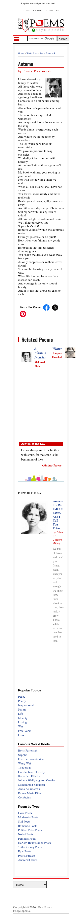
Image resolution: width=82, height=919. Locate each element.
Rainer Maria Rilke (30, 793)
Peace (21, 696)
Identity (23, 718)
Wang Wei (24, 763)
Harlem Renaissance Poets (34, 843)
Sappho (22, 755)
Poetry (22, 701)
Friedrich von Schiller (31, 759)
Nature (22, 709)
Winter (57, 348)
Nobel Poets (25, 834)
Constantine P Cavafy (31, 772)
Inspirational (26, 705)
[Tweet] (55, 307)
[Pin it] (23, 313)
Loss (21, 735)
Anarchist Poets (27, 860)
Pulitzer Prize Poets (30, 830)
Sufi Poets (24, 821)
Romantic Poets (27, 826)
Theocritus (24, 767)
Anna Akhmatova (29, 789)
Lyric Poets (25, 813)
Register (38, 10)
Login (26, 10)
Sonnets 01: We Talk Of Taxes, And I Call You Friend (58, 515)
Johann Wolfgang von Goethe (36, 780)
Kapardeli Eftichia (29, 776)
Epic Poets (24, 851)
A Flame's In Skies (40, 353)
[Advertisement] (41, 411)
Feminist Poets (27, 838)
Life (20, 714)
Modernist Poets (28, 817)
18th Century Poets (30, 847)
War (20, 726)
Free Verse (24, 731)
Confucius (24, 797)
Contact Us (53, 10)
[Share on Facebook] (46, 307)
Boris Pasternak (27, 750)
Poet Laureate (26, 856)
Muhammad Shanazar (31, 785)
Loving (22, 722)
